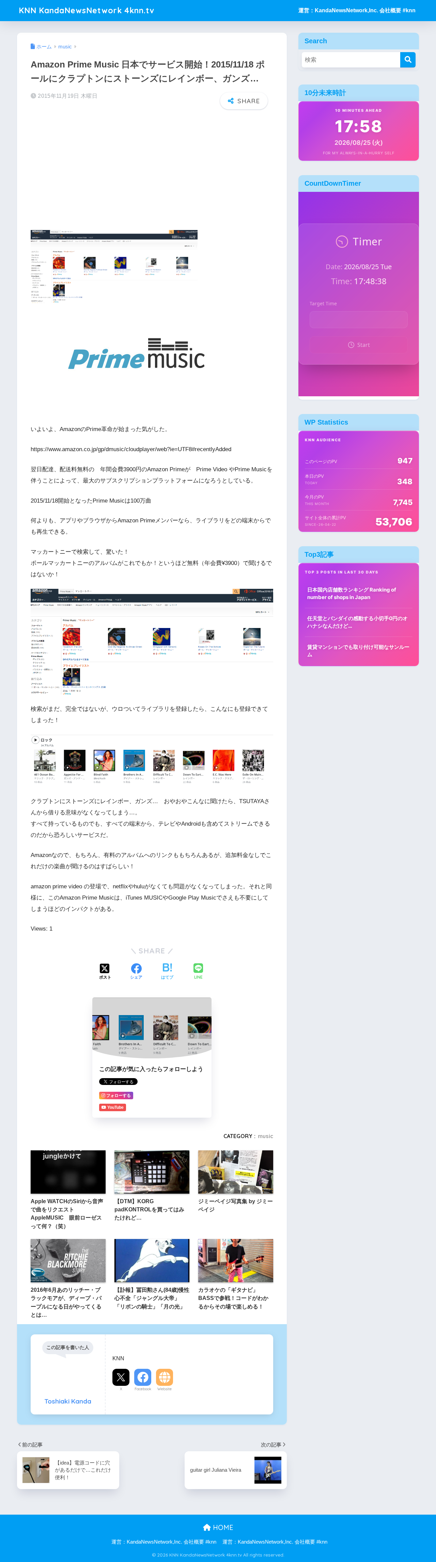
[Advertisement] (152, 168)
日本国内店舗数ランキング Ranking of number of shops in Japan (351, 593)
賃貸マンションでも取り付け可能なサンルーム (358, 651)
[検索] (408, 59)
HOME (222, 1527)
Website (164, 1389)
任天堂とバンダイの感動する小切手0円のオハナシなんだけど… (357, 622)
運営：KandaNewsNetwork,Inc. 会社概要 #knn (357, 10)
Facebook (143, 1389)
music (265, 1136)
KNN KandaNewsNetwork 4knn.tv (86, 10)
